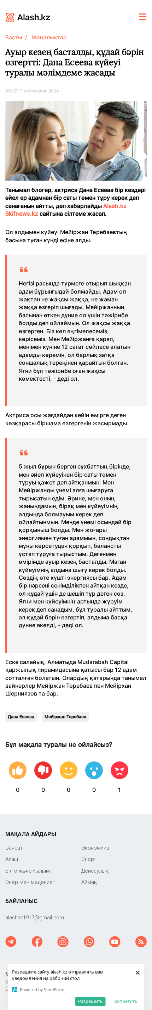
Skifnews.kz (22, 213)
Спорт (88, 859)
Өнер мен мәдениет (30, 882)
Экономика (95, 847)
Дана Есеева (21, 716)
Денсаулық (95, 870)
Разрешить (90, 1001)
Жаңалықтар (48, 37)
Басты (13, 37)
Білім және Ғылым (27, 870)
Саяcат (14, 847)
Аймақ (89, 882)
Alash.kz (115, 205)
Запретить (126, 1001)
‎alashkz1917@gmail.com (34, 917)
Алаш (11, 859)
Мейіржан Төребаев (65, 716)
